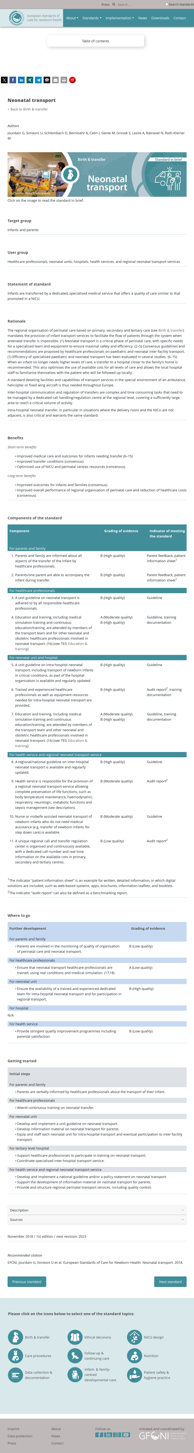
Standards (91, 18)
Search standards (181, 4)
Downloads (160, 18)
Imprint (13, 1429)
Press (106, 4)
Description (19, 1210)
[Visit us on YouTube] (126, 1435)
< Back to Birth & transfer (28, 109)
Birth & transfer (170, 330)
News (142, 18)
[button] (4, 80)
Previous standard (26, 1281)
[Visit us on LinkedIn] (108, 1435)
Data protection (20, 1436)
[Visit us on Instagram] (117, 1435)
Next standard (170, 1281)
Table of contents (95, 41)
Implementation (118, 18)
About (71, 18)
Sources (16, 1219)
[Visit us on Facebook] (99, 1435)
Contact (180, 18)
